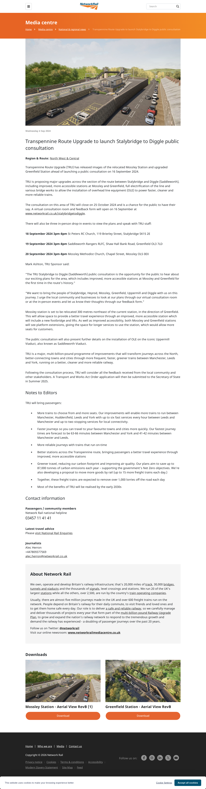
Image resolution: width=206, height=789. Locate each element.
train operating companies (148, 593)
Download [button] (63, 715)
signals (94, 589)
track (148, 584)
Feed (80, 767)
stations (46, 593)
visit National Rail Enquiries (54, 533)
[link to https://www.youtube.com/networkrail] (177, 759)
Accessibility (95, 762)
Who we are (44, 746)
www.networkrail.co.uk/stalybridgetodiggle (55, 213)
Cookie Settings (164, 782)
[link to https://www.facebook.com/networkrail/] (144, 759)
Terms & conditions (72, 762)
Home (28, 29)
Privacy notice (33, 762)
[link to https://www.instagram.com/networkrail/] (152, 759)
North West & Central (64, 158)
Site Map (67, 767)
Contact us (75, 746)
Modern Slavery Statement (41, 767)
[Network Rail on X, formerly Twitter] (168, 759)
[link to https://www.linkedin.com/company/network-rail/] (160, 759)
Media (60, 746)
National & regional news (72, 29)
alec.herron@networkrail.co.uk (46, 556)
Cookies (51, 762)
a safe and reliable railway (123, 608)
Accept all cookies (188, 782)
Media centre (45, 29)
